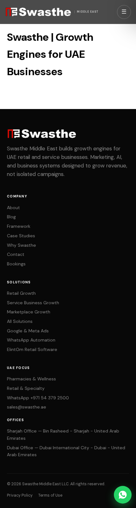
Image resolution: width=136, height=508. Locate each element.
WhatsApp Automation (31, 340)
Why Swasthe (21, 245)
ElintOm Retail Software (32, 349)
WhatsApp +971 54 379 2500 (38, 398)
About (13, 207)
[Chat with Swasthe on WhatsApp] (123, 495)
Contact (15, 254)
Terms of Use (50, 495)
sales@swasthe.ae (26, 407)
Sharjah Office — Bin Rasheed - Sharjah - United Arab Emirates (63, 434)
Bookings (16, 264)
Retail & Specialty (26, 388)
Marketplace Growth (28, 312)
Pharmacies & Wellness (31, 379)
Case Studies (21, 236)
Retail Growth (21, 293)
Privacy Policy (20, 495)
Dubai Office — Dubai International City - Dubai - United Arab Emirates (66, 451)
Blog (11, 217)
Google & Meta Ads (28, 331)
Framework (18, 226)
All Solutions (20, 321)
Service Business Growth (33, 302)
